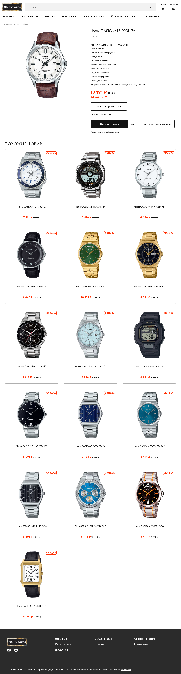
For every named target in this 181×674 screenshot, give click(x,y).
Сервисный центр (125, 16)
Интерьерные (30, 16)
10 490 (36, 377)
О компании (152, 16)
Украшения (69, 16)
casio (26, 24)
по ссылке (126, 669)
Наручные (8, 16)
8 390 (36, 217)
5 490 (154, 217)
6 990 (154, 297)
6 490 (95, 217)
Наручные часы (10, 24)
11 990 (95, 297)
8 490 (95, 377)
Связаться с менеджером (156, 123)
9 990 (95, 457)
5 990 (36, 457)
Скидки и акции (93, 16)
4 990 (154, 377)
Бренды (50, 16)
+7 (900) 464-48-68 (168, 4)
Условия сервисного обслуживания (104, 132)
